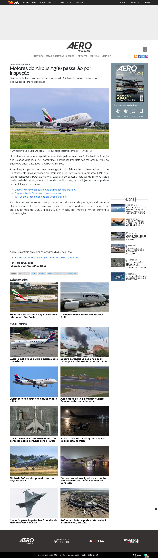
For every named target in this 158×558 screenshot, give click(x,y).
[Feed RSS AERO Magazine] (135, 56)
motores (51, 274)
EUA (21, 274)
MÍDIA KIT (106, 56)
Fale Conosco (73, 555)
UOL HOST (42, 3)
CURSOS (61, 3)
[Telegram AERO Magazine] (143, 56)
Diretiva (42, 274)
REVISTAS (82, 56)
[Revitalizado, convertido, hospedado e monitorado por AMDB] (146, 555)
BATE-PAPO (135, 3)
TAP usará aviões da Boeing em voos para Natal (41, 196)
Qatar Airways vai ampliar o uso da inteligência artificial (45, 189)
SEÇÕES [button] (70, 56)
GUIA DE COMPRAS (55, 56)
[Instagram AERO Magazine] (146, 56)
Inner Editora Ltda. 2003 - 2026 (51, 555)
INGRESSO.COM (29, 3)
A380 (34, 274)
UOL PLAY (70, 3)
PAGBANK (52, 3)
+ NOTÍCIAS (38, 56)
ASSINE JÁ (94, 56)
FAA (27, 274)
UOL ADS (79, 3)
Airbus (13, 274)
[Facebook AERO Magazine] (139, 56)
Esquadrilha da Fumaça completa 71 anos (38, 193)
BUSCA (122, 3)
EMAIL (147, 3)
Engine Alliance (70, 274)
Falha (59, 274)
